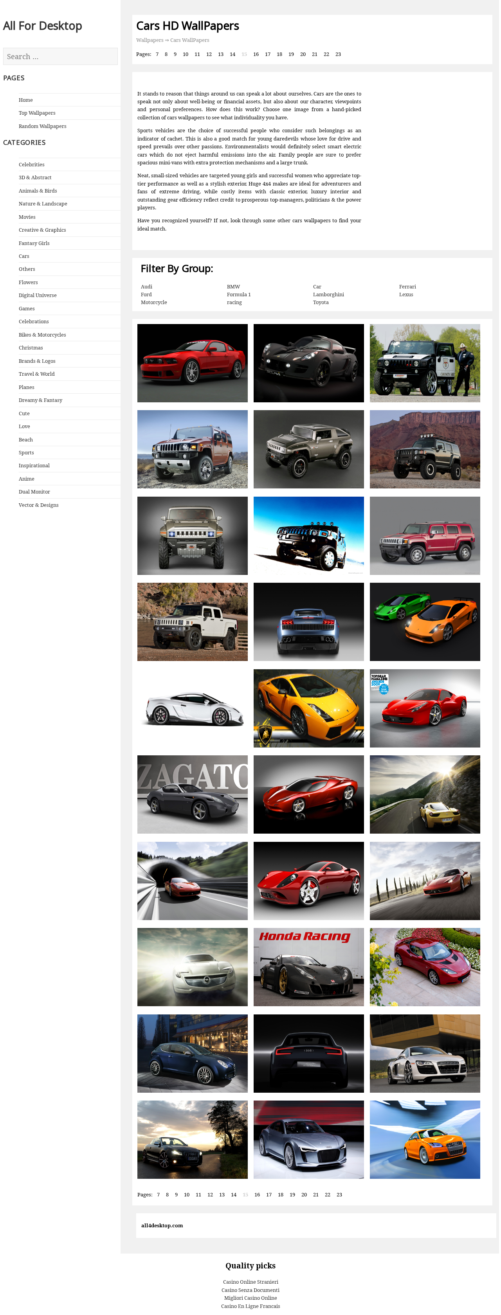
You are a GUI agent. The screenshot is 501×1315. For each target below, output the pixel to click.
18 (279, 54)
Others (27, 268)
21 (314, 54)
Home (26, 99)
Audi (146, 286)
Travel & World (37, 373)
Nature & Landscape (43, 203)
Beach (26, 439)
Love (24, 426)
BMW (233, 286)
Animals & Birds (38, 190)
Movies (27, 216)
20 (303, 54)
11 (197, 54)
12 (209, 54)
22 (326, 54)
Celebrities (32, 164)
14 (232, 54)
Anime (26, 478)
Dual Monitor (34, 491)
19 (291, 54)
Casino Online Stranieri (250, 1281)
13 (220, 54)
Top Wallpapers (37, 112)
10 (185, 54)
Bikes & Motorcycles (42, 334)
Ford (146, 294)
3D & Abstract (35, 177)
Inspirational (34, 465)
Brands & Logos (37, 360)
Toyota (321, 302)
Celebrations (34, 321)
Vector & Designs (39, 504)
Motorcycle (154, 302)
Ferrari (407, 286)
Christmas (31, 347)
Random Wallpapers (43, 126)
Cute (24, 413)
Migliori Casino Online (250, 1297)
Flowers (28, 282)
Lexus (406, 294)
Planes (26, 387)
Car (317, 286)
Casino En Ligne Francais (250, 1306)
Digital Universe (38, 295)
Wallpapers (150, 39)
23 (338, 54)
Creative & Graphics (42, 229)
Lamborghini (328, 294)
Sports (26, 452)
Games (27, 308)
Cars (24, 255)
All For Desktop (42, 25)
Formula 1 (239, 294)
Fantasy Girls (34, 243)
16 (256, 54)
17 (267, 54)
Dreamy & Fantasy (40, 400)
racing (234, 302)
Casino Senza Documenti (250, 1289)
